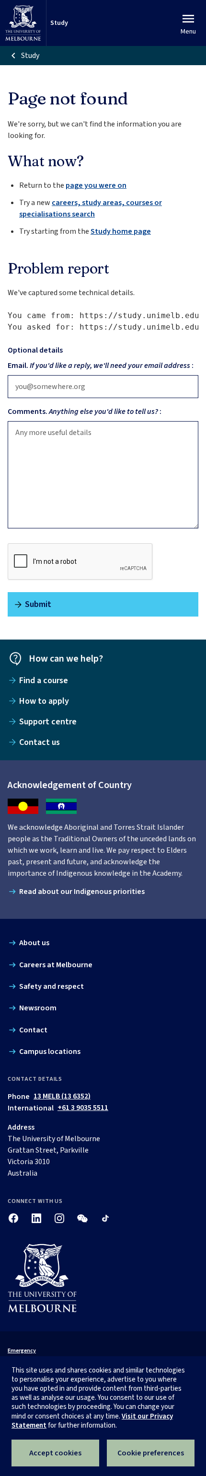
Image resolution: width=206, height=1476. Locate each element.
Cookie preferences (150, 1453)
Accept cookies (55, 1453)
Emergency (22, 1351)
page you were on (96, 185)
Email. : (101, 365)
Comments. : (84, 411)
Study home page (121, 231)
